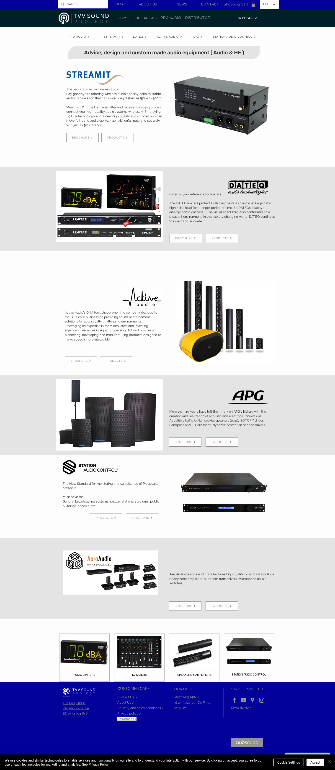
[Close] (329, 762)
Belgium (180, 708)
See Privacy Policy (95, 764)
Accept (315, 762)
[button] (253, 4)
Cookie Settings (288, 762)
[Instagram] (261, 700)
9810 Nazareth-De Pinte (192, 702)
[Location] (252, 700)
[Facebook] (234, 700)
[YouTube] (243, 700)
